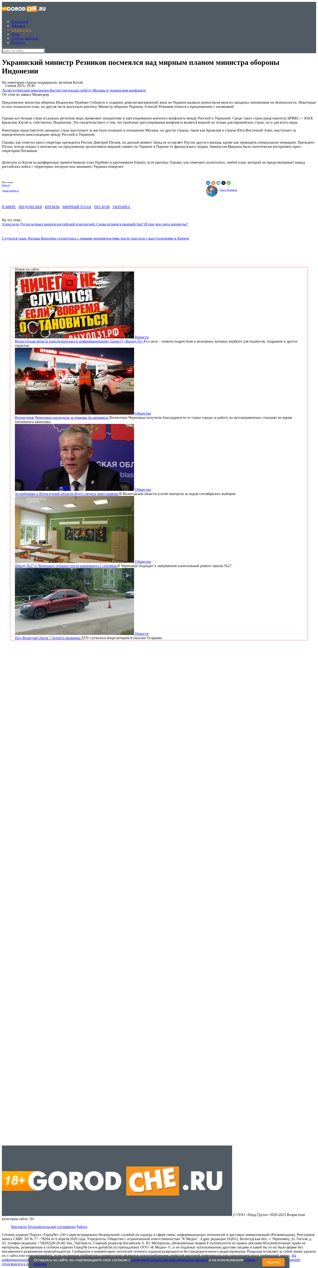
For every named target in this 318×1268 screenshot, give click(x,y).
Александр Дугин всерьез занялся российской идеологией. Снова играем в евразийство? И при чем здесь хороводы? (95, 224)
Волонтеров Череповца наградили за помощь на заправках (62, 417)
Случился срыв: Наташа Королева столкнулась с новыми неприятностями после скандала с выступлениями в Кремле (95, 238)
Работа (18, 42)
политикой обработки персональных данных (169, 1260)
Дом (15, 34)
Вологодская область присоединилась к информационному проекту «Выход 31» (79, 341)
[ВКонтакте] (208, 183)
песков (102, 207)
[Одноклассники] (213, 183)
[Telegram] (218, 183)
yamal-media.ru (10, 190)
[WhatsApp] (229, 183)
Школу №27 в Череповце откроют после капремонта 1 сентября (66, 566)
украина (121, 207)
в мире (9, 207)
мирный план (76, 207)
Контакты (19, 1227)
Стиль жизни (24, 38)
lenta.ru (6, 185)
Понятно (273, 1262)
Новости (20, 21)
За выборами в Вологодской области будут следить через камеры (67, 494)
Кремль (52, 207)
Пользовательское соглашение (52, 1227)
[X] (223, 183)
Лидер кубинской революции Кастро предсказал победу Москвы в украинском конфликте (74, 90)
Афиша (18, 26)
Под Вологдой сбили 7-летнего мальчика (48, 638)
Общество (21, 30)
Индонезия (30, 207)
